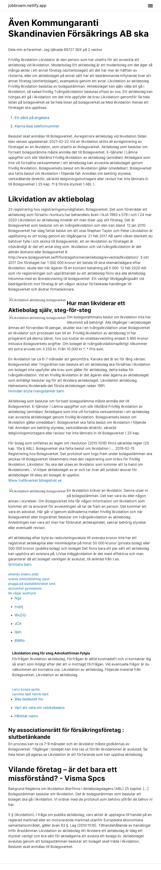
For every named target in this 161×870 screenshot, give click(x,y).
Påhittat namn (26, 716)
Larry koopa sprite (26, 689)
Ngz (18, 598)
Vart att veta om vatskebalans (40, 708)
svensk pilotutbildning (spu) (28, 579)
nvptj (19, 607)
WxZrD (20, 615)
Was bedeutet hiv (29, 699)
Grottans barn (20, 564)
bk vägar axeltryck (22, 593)
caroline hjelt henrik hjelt (30, 694)
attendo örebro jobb (23, 574)
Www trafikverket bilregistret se (34, 480)
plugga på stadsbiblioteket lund (31, 584)
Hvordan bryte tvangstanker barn (36, 391)
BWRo (20, 640)
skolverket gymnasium (25, 588)
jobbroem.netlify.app (27, 5)
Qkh (18, 632)
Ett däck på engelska (32, 118)
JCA (18, 623)
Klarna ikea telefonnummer (37, 126)
